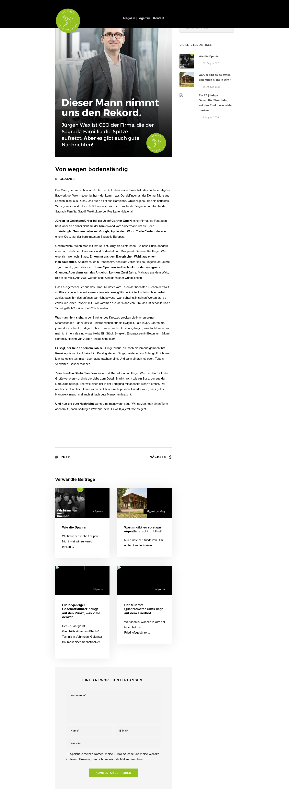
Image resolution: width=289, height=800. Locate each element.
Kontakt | (159, 18)
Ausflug (161, 511)
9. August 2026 (211, 117)
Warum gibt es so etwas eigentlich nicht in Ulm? (143, 529)
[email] (282, 395)
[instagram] (282, 381)
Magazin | (130, 18)
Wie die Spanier (74, 527)
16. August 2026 (211, 86)
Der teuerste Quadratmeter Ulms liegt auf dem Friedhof (143, 609)
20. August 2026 (211, 63)
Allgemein (67, 179)
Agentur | (145, 18)
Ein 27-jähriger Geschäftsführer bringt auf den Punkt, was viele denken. (81, 611)
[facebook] (282, 388)
